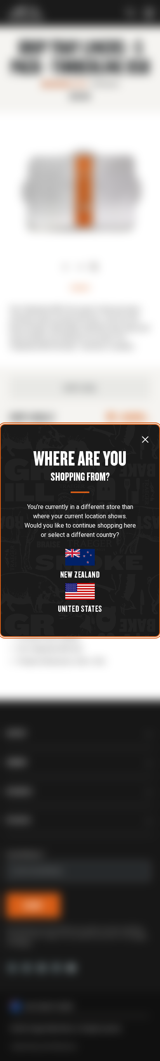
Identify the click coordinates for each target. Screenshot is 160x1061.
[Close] (145, 439)
